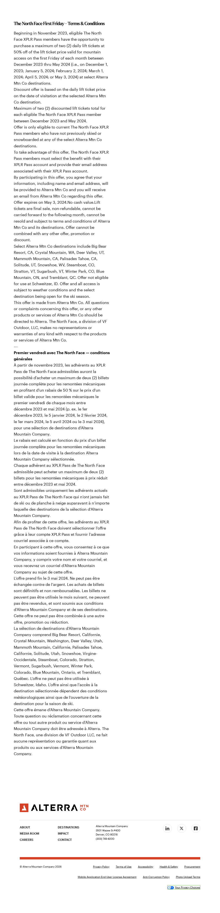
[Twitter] (181, 828)
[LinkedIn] (167, 828)
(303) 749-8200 (105, 838)
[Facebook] (195, 828)
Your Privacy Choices (187, 887)
